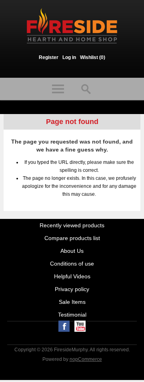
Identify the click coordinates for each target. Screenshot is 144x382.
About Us (72, 251)
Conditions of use (72, 263)
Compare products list (72, 238)
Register (48, 57)
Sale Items (72, 302)
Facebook (64, 326)
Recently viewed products (72, 225)
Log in (69, 57)
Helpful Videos (72, 276)
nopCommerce (86, 359)
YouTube (80, 326)
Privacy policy (72, 289)
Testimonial (72, 314)
